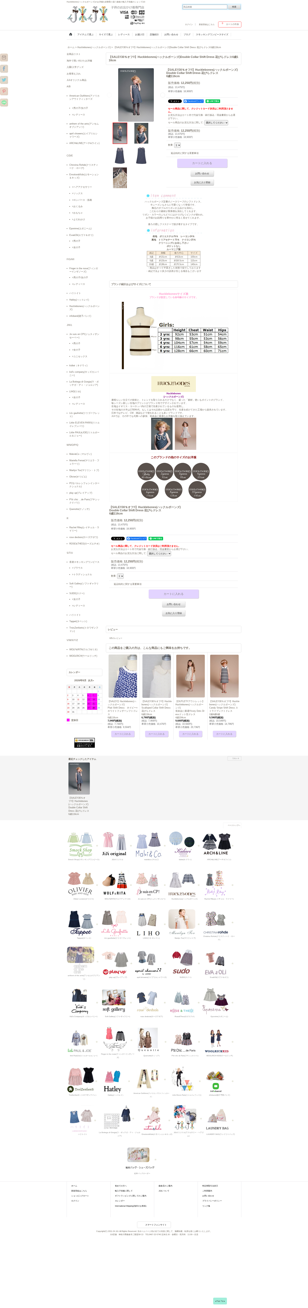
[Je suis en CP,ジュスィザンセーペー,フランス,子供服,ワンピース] (151, 883)
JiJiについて (164, 1191)
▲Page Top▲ (220, 1301)
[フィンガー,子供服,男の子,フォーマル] (118, 1038)
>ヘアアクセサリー (82, 187)
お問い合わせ (202, 173)
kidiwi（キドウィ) (78, 365)
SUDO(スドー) (76, 593)
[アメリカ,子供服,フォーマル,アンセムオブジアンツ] (84, 960)
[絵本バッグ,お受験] (142, 1158)
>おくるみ (77, 206)
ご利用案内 (207, 1191)
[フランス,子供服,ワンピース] (185, 1001)
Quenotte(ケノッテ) (79, 509)
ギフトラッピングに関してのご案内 (130, 1196)
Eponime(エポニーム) (80, 228)
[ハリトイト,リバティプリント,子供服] (82, 1118)
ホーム (74, 1186)
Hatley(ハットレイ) (79, 299)
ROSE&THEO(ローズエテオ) (84, 543)
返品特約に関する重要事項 (185, 153)
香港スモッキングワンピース (84, 562)
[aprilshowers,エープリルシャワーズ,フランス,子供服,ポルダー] (151, 961)
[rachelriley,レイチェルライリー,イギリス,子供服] (219, 883)
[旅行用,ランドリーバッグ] (220, 1118)
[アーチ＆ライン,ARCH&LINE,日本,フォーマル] (219, 844)
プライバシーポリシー (212, 1201)
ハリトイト (75, 293)
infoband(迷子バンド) (80, 316)
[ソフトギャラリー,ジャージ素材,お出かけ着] (117, 1001)
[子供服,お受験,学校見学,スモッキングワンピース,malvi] (151, 844)
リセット (235, 758)
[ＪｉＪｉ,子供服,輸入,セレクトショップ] (185, 1040)
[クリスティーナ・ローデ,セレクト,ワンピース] (219, 921)
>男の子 (76, 241)
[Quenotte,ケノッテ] (152, 1040)
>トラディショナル (82, 574)
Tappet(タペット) (78, 621)
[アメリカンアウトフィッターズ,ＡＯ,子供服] (151, 1077)
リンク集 (206, 1206)
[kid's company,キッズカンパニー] (83, 1001)
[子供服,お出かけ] (4, 69)
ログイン (189, 24)
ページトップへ (234, 825)
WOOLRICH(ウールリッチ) (83, 656)
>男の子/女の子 (80, 108)
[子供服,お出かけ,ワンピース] (107, 14)
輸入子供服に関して (124, 1191)
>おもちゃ (77, 212)
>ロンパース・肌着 (82, 200)
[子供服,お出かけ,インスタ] (4, 57)
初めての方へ (121, 1186)
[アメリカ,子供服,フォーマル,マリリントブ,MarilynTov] (185, 922)
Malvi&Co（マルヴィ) (80, 454)
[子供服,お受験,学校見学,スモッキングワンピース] (117, 844)
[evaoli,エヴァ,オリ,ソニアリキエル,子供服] (219, 961)
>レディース (78, 114)
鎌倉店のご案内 (165, 1186)
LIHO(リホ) (75, 391)
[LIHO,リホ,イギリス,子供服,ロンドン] (151, 922)
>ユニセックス (79, 356)
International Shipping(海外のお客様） (131, 1206)
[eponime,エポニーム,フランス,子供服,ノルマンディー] (219, 1001)
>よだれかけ (78, 219)
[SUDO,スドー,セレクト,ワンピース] (185, 961)
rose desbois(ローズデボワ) (83, 537)
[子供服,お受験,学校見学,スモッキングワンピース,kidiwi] (185, 844)
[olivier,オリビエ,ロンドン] (83, 883)
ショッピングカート (80, 1196)
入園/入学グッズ (75, 67)
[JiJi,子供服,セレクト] (186, 1079)
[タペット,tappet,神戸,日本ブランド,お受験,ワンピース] (83, 922)
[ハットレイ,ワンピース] (116, 1079)
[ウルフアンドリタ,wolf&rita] (117, 883)
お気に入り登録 (202, 182)
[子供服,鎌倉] (4, 91)
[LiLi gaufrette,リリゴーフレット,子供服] (117, 922)
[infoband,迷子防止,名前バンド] (219, 1079)
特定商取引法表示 (210, 1186)
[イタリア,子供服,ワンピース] (120, 1117)
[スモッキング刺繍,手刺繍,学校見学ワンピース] (83, 844)
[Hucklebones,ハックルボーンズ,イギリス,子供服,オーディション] (185, 883)
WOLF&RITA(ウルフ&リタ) (83, 649)
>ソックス (77, 193)
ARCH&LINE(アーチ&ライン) (84, 143)
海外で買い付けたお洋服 (79, 60)
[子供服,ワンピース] (4, 80)
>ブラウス (77, 568)
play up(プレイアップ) (80, 493)
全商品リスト (74, 54)
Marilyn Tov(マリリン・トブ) (84, 470)
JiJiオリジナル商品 (76, 80)
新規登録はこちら (207, 24)
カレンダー (120, 1201)
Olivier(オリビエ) (78, 476)
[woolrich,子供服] (219, 1040)
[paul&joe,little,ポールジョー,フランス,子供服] (83, 1040)
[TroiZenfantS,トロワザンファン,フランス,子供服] (83, 1079)
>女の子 (76, 247)
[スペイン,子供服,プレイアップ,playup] (118, 961)
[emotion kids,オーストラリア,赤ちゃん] (156, 1118)
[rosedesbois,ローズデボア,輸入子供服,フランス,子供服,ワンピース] (151, 1001)
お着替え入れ (74, 73)
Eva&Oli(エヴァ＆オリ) (81, 235)
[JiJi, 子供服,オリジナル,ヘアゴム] (188, 1117)
